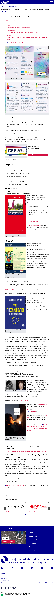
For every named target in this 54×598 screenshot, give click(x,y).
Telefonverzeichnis (33, 546)
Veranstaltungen (10, 23)
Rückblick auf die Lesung (34, 225)
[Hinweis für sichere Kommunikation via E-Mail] (46, 155)
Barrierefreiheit (4, 582)
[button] (25, 515)
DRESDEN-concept (23, 495)
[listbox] (27, 508)
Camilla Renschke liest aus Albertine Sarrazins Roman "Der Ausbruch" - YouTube (27, 451)
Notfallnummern (33, 543)
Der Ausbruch (32, 411)
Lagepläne (31, 532)
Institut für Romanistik (9, 6)
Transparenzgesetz (5, 580)
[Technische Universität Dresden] (5, 2)
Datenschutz (4, 578)
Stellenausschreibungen (35, 536)
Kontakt (3, 573)
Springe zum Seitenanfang (45, 582)
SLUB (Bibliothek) (33, 550)
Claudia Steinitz (32, 421)
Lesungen (9, 25)
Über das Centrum (10, 20)
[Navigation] (51, 2)
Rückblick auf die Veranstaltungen (15, 485)
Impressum (3, 576)
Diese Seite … (44, 521)
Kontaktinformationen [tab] (11, 159)
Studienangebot (33, 539)
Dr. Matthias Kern (23, 400)
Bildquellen (9, 22)
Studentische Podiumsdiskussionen (16, 42)
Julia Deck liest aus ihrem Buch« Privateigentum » (19, 27)
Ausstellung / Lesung (12, 35)
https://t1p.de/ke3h (33, 221)
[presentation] (5, 508)
